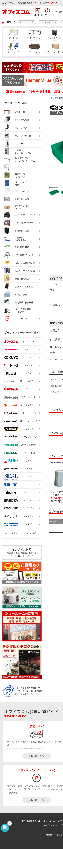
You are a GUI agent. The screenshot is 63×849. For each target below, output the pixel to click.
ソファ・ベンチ (34, 52)
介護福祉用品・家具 (24, 255)
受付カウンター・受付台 (23, 207)
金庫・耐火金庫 (22, 199)
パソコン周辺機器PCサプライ (23, 310)
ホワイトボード (22, 191)
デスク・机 (13, 38)
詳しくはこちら (36, 756)
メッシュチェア (27, 22)
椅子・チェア (13, 52)
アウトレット (21, 318)
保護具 (53, 379)
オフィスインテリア (24, 223)
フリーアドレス (34, 38)
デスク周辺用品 (22, 120)
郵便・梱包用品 (22, 278)
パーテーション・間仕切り (22, 183)
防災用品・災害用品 (24, 302)
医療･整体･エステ (23, 247)
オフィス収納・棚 (23, 136)
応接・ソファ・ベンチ (25, 215)
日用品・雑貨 (21, 294)
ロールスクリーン (48, 22)
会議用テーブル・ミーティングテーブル (25, 159)
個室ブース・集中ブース (21, 175)
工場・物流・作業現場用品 (20, 239)
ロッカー (19, 143)
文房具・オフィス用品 (25, 271)
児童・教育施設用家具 (25, 263)
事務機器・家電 (22, 231)
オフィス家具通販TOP (30, 821)
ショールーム (49, 821)
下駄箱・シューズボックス (23, 151)
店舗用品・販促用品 (24, 286)
